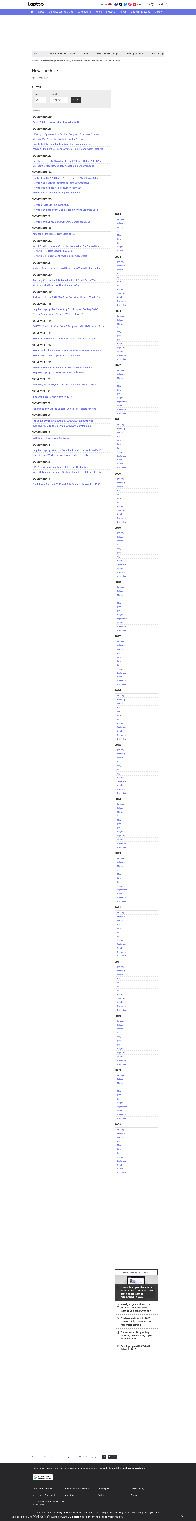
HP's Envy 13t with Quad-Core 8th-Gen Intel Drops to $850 (64, 384)
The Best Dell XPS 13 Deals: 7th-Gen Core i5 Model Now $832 (65, 178)
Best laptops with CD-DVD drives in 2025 (135, 1348)
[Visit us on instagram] (130, 4)
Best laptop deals (135, 53)
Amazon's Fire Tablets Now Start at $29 (54, 233)
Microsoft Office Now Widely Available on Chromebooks (63, 165)
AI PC (86, 53)
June (119, 239)
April (119, 231)
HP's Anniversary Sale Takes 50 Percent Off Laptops (61, 467)
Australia (113, 1457)
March (120, 227)
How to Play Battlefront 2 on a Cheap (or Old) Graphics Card (65, 209)
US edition (74, 1516)
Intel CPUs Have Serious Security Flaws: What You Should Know (67, 246)
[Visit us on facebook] (116, 4)
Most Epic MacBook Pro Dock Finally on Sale (57, 285)
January (120, 219)
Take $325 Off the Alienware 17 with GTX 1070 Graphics (63, 420)
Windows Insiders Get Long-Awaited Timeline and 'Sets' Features (68, 148)
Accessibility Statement (44, 1495)
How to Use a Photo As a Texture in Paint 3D (57, 187)
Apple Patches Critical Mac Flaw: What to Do (56, 122)
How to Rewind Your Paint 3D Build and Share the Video (63, 367)
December (121, 305)
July (118, 243)
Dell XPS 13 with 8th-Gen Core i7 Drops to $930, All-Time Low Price (68, 326)
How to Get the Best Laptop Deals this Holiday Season (62, 144)
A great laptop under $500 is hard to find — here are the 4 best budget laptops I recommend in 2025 (137, 1292)
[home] (32, 12)
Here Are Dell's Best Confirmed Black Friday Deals (60, 255)
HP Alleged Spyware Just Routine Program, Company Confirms (67, 134)
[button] (162, 4)
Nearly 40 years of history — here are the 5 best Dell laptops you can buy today (137, 1307)
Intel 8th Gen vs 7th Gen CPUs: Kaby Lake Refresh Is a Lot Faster (67, 472)
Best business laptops (107, 53)
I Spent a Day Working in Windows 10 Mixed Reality (60, 455)
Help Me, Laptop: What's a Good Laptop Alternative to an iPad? (67, 450)
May (119, 235)
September (122, 293)
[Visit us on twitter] (120, 4)
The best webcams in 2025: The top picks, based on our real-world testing (136, 1321)
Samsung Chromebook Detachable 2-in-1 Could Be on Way (64, 280)
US (104, 1457)
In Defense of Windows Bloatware (51, 438)
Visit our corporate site (134, 1468)
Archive (101, 1495)
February (121, 223)
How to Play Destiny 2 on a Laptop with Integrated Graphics (65, 338)
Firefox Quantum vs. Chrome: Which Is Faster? (58, 314)
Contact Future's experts (77, 1488)
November (121, 250)
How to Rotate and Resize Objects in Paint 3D (57, 192)
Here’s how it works (111, 60)
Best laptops (158, 53)
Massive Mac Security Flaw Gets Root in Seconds (59, 139)
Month (54, 94)
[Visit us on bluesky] (125, 4)
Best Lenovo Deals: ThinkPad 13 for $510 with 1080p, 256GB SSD (68, 161)
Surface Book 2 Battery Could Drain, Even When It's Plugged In (67, 268)
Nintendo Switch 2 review (62, 53)
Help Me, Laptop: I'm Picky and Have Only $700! (58, 372)
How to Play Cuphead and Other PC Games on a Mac (61, 221)
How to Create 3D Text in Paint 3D (51, 204)
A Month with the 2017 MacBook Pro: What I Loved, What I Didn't (68, 297)
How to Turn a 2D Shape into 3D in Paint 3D (56, 355)
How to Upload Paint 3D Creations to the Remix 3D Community (67, 350)
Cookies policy (137, 1488)
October (120, 297)
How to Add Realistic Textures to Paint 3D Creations (61, 182)
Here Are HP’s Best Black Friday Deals (53, 250)
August (120, 246)
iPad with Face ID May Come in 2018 (52, 396)
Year (37, 94)
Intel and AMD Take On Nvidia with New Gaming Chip (62, 425)
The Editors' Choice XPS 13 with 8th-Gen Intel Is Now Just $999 (66, 484)
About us (69, 1495)
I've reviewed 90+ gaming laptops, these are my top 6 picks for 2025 (136, 1335)
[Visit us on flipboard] (134, 4)
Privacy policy (104, 1488)
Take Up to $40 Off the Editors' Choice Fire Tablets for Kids (64, 408)
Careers (134, 1495)
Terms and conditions (43, 1488)
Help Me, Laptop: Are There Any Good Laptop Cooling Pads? (65, 309)
